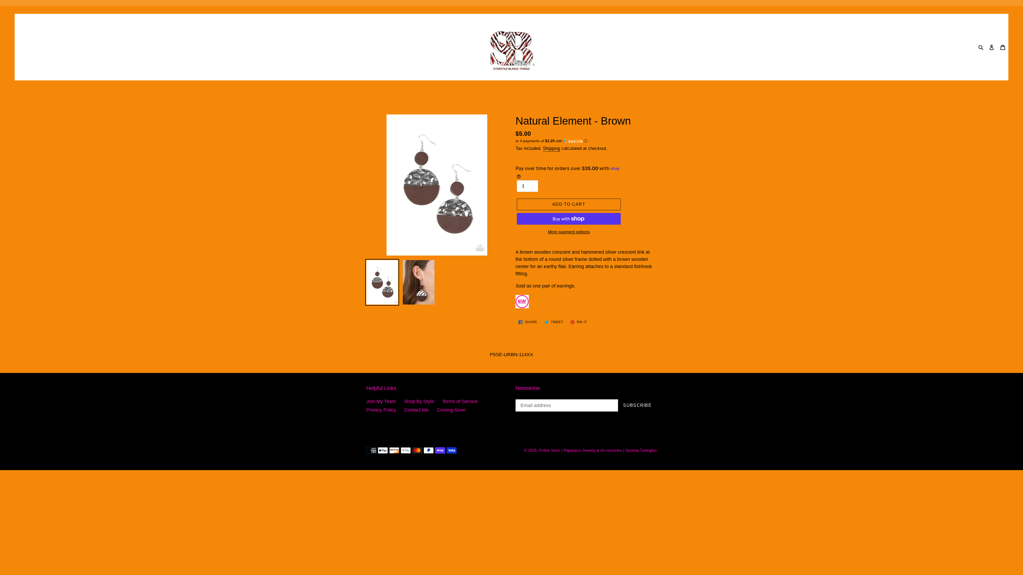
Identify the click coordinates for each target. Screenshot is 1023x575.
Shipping (551, 148)
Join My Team (381, 401)
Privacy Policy (381, 410)
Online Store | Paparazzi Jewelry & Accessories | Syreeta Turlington (598, 450)
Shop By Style (419, 401)
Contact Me (416, 410)
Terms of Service (460, 401)
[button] (551, 140)
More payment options (569, 232)
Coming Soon (451, 410)
